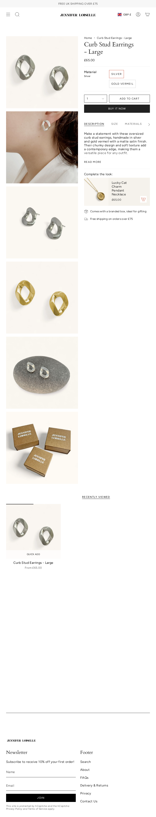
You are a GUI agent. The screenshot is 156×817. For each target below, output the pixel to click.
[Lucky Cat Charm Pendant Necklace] (96, 192)
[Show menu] (8, 14)
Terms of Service (37, 808)
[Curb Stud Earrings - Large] (33, 531)
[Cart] (147, 14)
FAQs (84, 778)
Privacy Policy (14, 808)
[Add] (143, 199)
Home (88, 37)
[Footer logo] (21, 740)
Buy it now (117, 108)
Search (85, 762)
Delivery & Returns (94, 785)
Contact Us (88, 801)
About (85, 770)
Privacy (85, 793)
